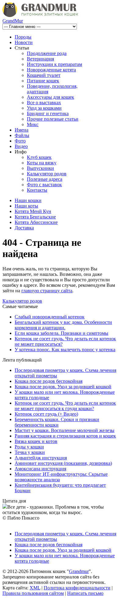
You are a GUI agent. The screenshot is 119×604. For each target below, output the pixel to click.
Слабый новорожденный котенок (50, 316)
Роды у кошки (29, 446)
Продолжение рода (47, 53)
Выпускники (40, 168)
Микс (32, 124)
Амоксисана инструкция (40, 468)
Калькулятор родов (47, 173)
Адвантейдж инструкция (41, 457)
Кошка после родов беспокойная (48, 381)
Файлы (22, 135)
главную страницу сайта (46, 290)
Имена (21, 129)
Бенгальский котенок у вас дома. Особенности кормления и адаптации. (63, 325)
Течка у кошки (30, 452)
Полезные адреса (44, 179)
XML (35, 587)
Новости (24, 42)
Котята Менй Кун (33, 211)
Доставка (24, 227)
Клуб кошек (39, 157)
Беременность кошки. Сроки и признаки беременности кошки (57, 422)
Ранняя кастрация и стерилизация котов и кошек (65, 435)
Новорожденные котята (51, 69)
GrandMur (12, 20)
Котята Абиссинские (36, 222)
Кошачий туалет (43, 75)
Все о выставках (44, 102)
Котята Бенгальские (35, 216)
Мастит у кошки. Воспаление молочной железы (64, 430)
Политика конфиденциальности (77, 587)
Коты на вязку (41, 162)
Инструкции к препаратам (54, 64)
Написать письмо (85, 593)
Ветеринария (40, 58)
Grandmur (79, 571)
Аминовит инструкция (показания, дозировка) (63, 463)
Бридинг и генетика (48, 113)
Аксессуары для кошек (50, 97)
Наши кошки (28, 200)
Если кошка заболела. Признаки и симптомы (61, 333)
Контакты (37, 190)
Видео (21, 146)
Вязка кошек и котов (36, 441)
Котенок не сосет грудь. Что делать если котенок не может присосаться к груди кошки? (65, 405)
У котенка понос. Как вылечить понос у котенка (65, 349)
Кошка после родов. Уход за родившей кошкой (63, 386)
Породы (23, 36)
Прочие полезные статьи (52, 119)
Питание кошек (43, 80)
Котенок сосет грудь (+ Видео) (46, 414)
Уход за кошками (44, 108)
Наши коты (26, 205)
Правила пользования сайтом (33, 593)
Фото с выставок (44, 184)
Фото (20, 140)
